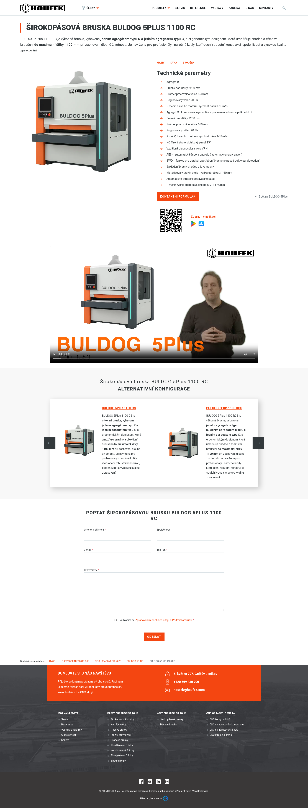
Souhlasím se (156, 620)
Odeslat (154, 636)
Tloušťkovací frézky (122, 745)
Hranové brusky (119, 740)
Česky (91, 8)
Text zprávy (91, 570)
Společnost (163, 529)
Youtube (150, 781)
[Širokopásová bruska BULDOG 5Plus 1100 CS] (81, 440)
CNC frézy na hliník (220, 719)
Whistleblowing (200, 791)
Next (258, 443)
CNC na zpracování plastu (224, 729)
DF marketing (165, 798)
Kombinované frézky (122, 750)
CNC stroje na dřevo (221, 734)
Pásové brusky (119, 729)
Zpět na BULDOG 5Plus (273, 196)
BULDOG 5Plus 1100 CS (119, 408)
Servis (64, 719)
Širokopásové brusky (122, 719)
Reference (67, 724)
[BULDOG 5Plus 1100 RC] (81, 121)
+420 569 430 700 (186, 682)
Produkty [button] (159, 8)
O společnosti (68, 734)
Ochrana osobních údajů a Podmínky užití (170, 791)
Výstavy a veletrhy (71, 729)
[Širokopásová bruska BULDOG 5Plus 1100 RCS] (185, 442)
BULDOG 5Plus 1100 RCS (224, 408)
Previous (49, 443)
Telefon (162, 549)
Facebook (141, 781)
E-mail (88, 549)
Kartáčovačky (118, 724)
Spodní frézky (119, 760)
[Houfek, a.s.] (42, 8)
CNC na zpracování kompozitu (227, 724)
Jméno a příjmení (95, 529)
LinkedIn (158, 781)
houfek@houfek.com (189, 690)
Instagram (167, 781)
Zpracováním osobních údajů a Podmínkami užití (163, 620)
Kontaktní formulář (177, 196)
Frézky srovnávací (121, 734)
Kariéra (65, 740)
